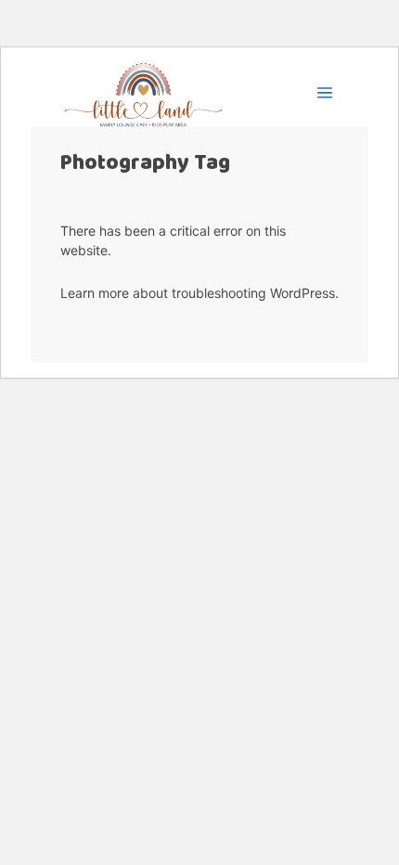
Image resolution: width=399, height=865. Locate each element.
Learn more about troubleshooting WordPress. (199, 293)
